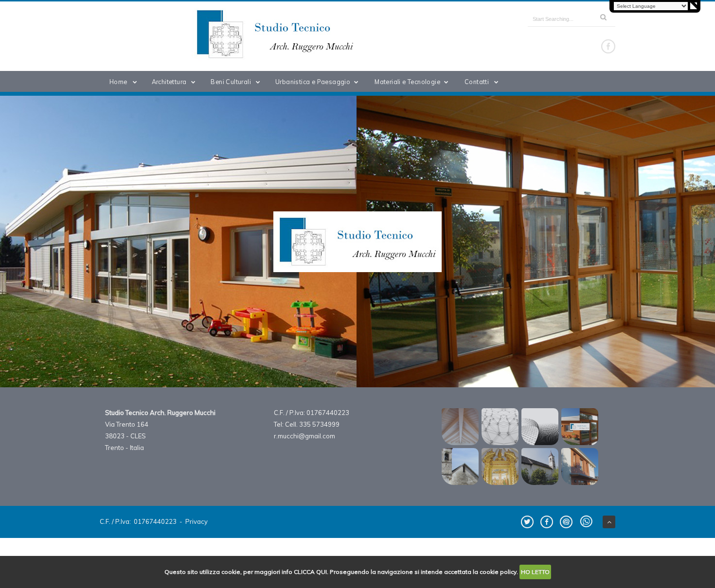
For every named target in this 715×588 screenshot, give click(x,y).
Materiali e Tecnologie (407, 82)
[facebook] (608, 46)
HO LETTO (535, 571)
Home (118, 82)
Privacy (196, 521)
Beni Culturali (231, 82)
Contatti (477, 82)
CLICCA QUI (310, 571)
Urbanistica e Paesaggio (312, 82)
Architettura (169, 82)
